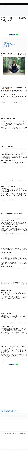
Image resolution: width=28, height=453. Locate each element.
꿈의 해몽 (3, 409)
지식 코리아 (14, 1)
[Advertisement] (14, 10)
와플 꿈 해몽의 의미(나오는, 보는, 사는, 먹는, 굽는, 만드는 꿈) (10, 410)
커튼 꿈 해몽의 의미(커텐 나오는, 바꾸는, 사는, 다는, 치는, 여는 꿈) (11, 411)
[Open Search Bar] (27, 4)
